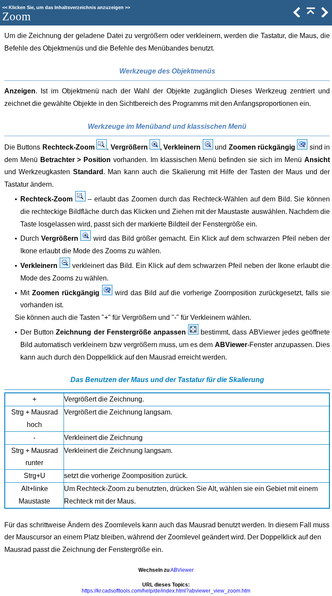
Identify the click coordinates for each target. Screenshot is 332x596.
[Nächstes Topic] (324, 15)
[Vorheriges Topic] (296, 15)
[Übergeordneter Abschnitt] (310, 15)
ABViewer (182, 570)
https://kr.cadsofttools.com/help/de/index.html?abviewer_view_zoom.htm (166, 591)
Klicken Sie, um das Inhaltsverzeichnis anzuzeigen (66, 7)
